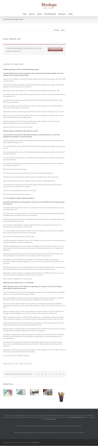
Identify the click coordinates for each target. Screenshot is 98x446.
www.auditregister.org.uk (76, 417)
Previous (57, 30)
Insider (21, 363)
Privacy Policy (35, 442)
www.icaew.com (51, 419)
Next (62, 30)
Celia (6, 363)
